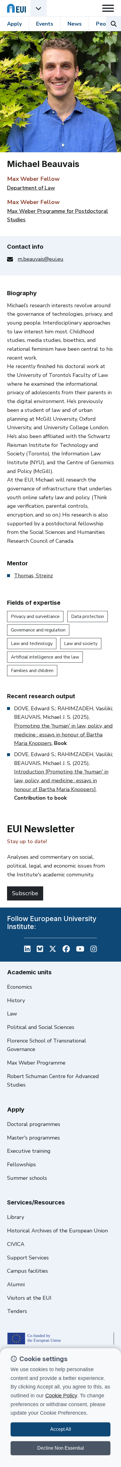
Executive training (29, 1150)
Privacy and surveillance (35, 616)
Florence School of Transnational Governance (46, 1045)
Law (12, 1013)
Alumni (16, 1284)
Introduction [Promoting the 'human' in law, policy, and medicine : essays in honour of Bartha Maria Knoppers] (61, 780)
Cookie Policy (61, 1396)
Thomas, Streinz (33, 575)
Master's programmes (33, 1137)
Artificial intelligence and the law (45, 657)
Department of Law (31, 187)
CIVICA (15, 1244)
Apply (14, 23)
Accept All (60, 1429)
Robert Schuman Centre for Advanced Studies (53, 1081)
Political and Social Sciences (40, 1027)
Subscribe (25, 893)
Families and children (32, 670)
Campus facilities (27, 1270)
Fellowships (21, 1164)
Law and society (81, 643)
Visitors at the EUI (29, 1297)
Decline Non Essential (60, 1448)
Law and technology (32, 643)
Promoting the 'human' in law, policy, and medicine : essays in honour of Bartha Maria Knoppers (63, 734)
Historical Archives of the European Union (57, 1230)
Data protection (87, 616)
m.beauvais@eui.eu (40, 259)
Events (44, 23)
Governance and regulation (38, 630)
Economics (19, 986)
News (75, 23)
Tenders (17, 1311)
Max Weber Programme (36, 1062)
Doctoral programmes (33, 1124)
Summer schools (27, 1178)
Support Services (28, 1257)
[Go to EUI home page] (16, 8)
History (16, 1000)
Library (15, 1217)
